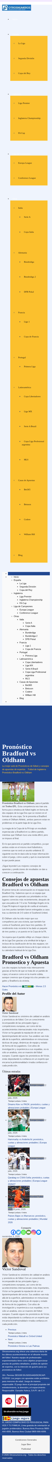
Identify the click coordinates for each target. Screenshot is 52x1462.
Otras (14, 199)
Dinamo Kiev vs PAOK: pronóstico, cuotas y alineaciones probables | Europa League (29, 1106)
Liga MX (28, 411)
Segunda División (26, 58)
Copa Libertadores (32, 396)
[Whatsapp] (23, 1232)
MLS (26, 459)
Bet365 (27, 489)
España (15, 34)
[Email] (28, 1232)
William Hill (29, 534)
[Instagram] (33, 1232)
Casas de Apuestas (26, 480)
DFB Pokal (29, 292)
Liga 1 (27, 322)
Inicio (15, 19)
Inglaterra (16, 94)
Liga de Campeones (21, 154)
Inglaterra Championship (29, 118)
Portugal (22, 357)
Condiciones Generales (26, 1440)
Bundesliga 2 (30, 277)
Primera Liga (30, 366)
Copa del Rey (24, 73)
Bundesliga (29, 262)
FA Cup (21, 133)
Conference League (27, 178)
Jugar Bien (26, 1444)
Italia (20, 208)
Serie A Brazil (30, 426)
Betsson (27, 504)
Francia (21, 312)
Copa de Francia (31, 336)
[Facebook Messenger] (38, 1232)
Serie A (27, 217)
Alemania (22, 253)
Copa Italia (29, 232)
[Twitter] (18, 1232)
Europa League (25, 163)
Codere (27, 519)
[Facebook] (13, 1232)
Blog (20, 555)
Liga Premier (24, 103)
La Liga (21, 43)
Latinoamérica (24, 387)
